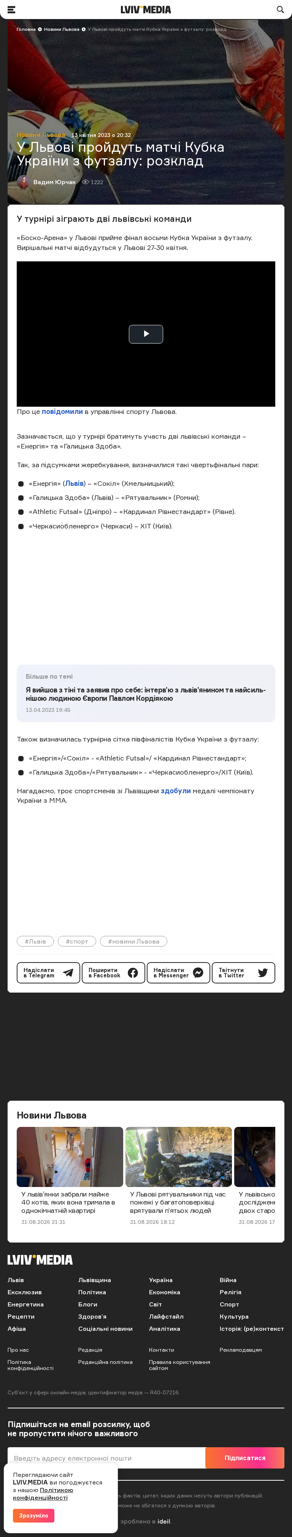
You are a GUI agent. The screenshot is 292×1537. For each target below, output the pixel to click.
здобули (176, 790)
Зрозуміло (33, 1515)
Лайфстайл (166, 1316)
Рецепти (21, 1316)
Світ (155, 1304)
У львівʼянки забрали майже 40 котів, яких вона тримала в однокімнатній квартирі (68, 1202)
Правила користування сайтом (179, 1365)
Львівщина (94, 1280)
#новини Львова (133, 941)
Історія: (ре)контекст (252, 1328)
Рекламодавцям (241, 1349)
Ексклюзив (25, 1292)
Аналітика (164, 1328)
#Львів (35, 941)
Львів (74, 483)
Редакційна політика (105, 1362)
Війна (228, 1280)
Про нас (18, 1349)
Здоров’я (92, 1316)
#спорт (77, 941)
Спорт (229, 1304)
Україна (161, 1280)
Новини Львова (61, 29)
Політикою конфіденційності (43, 1493)
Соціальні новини (105, 1328)
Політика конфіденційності (31, 1365)
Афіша (17, 1328)
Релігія (230, 1292)
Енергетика (26, 1304)
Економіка (164, 1292)
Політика (92, 1292)
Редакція (90, 1349)
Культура (234, 1316)
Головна (26, 29)
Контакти (161, 1349)
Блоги (87, 1304)
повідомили (62, 411)
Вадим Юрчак (54, 182)
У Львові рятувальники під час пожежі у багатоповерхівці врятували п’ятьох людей (178, 1202)
